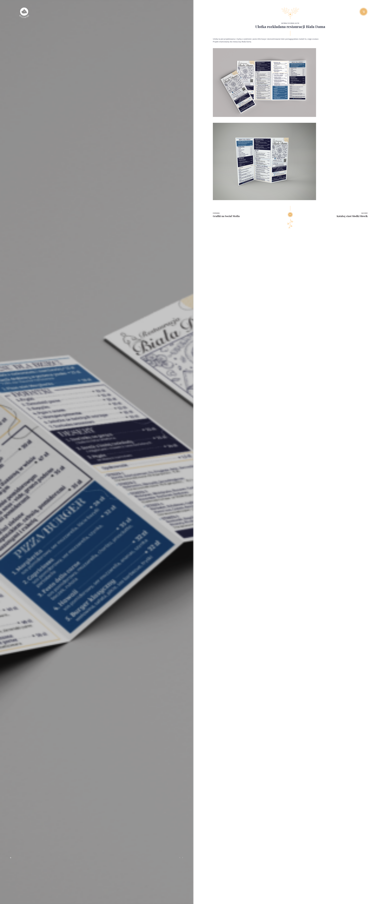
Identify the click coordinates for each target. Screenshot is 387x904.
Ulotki (297, 23)
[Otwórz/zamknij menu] (363, 11)
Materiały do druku (287, 23)
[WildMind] (24, 13)
